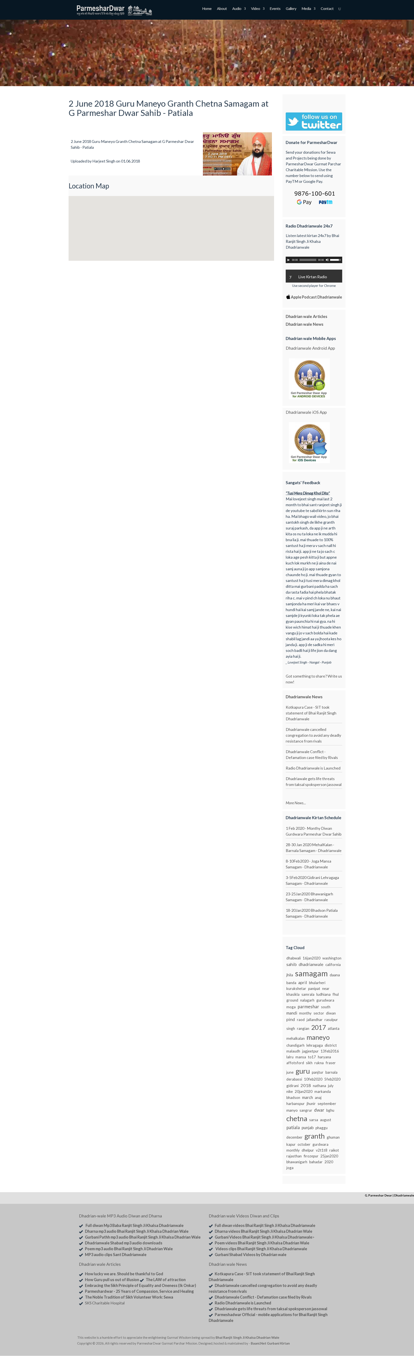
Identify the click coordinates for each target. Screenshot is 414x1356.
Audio (236, 9)
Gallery (291, 9)
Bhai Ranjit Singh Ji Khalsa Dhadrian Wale (247, 1337)
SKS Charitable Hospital (105, 1303)
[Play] (288, 260)
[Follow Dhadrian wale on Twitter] (326, 1338)
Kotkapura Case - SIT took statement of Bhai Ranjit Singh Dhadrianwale (311, 713)
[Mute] (327, 260)
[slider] (336, 259)
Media (306, 9)
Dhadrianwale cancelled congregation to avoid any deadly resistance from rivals (313, 735)
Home (207, 9)
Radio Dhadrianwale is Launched (313, 768)
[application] (314, 260)
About (222, 9)
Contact (327, 9)
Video (255, 9)
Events (275, 9)
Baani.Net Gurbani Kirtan (270, 1343)
